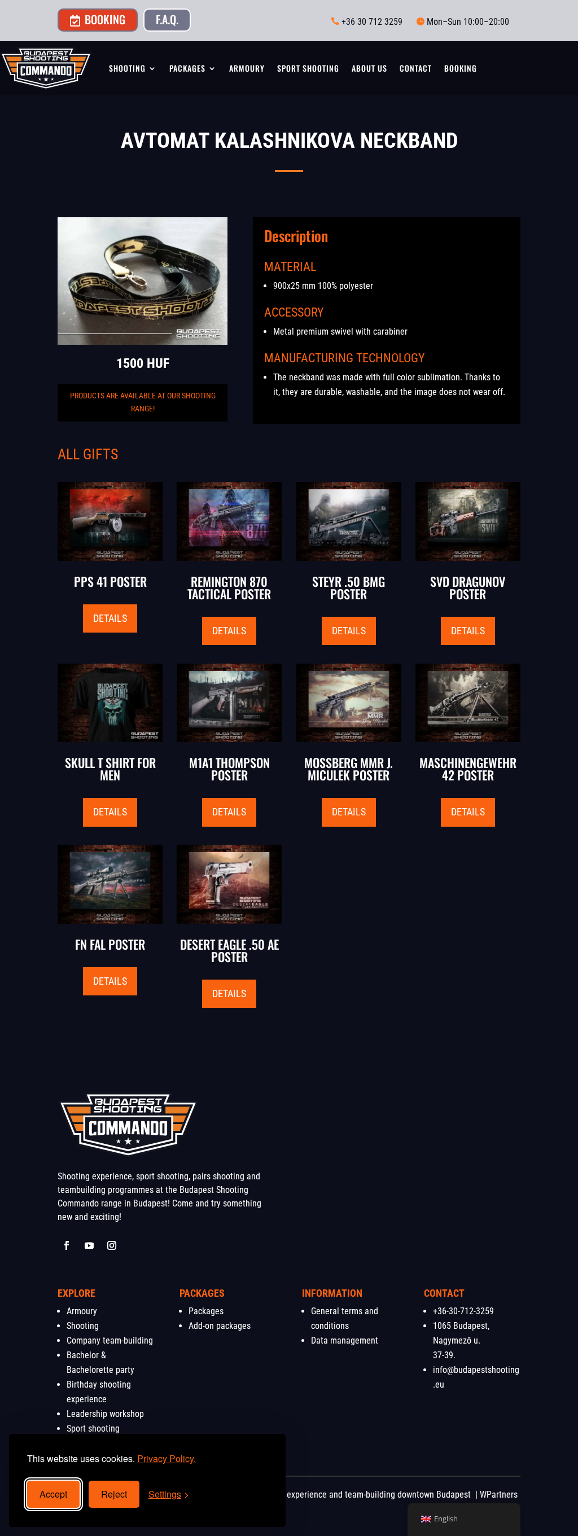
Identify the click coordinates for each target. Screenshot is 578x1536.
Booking (97, 19)
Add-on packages (220, 1325)
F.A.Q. (167, 19)
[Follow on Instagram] (112, 1245)
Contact (416, 68)
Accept (53, 1493)
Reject (114, 1493)
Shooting (127, 68)
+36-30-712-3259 (463, 1311)
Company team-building (110, 1340)
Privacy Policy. (166, 1458)
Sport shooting (308, 68)
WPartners (499, 1494)
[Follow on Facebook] (67, 1245)
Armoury (247, 68)
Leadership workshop (105, 1413)
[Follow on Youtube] (89, 1245)
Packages (187, 68)
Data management (344, 1340)
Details (110, 618)
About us (369, 68)
